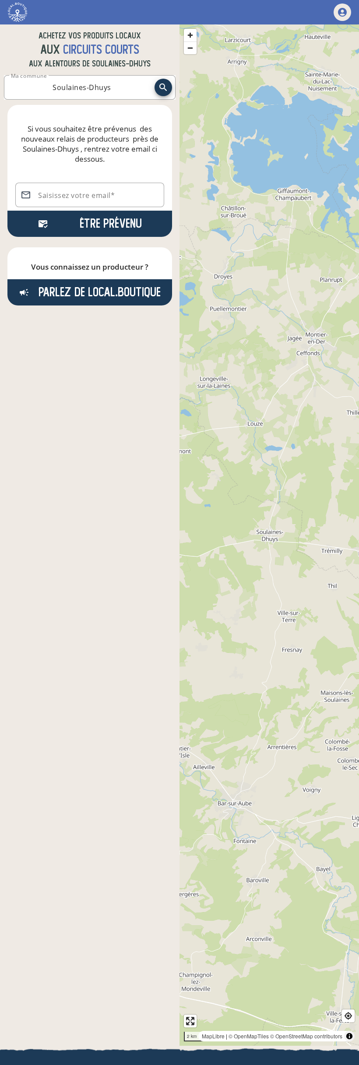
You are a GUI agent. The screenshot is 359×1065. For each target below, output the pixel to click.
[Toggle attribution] (349, 1036)
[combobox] (82, 87)
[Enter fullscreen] (190, 1021)
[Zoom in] (190, 35)
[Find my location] (348, 1015)
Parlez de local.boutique (98, 292)
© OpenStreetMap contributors (306, 1036)
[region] (269, 535)
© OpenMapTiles (249, 1036)
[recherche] (163, 87)
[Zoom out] (190, 48)
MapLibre (213, 1036)
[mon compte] (342, 12)
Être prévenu (111, 223)
